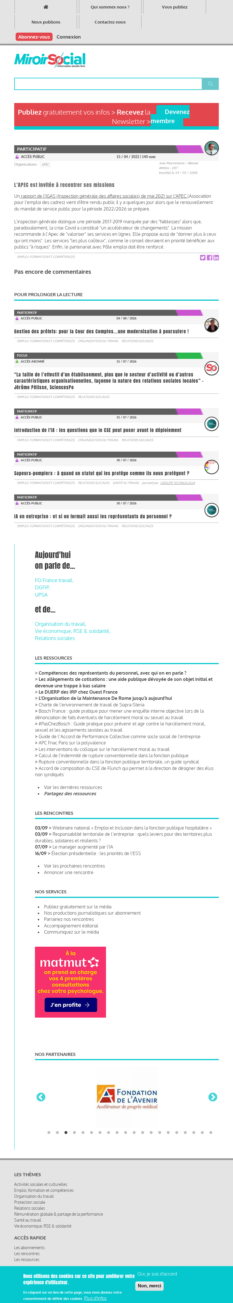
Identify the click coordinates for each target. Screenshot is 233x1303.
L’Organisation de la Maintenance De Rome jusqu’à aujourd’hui (105, 698)
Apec (45, 165)
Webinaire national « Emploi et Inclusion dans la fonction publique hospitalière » (132, 828)
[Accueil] (49, 60)
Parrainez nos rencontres (69, 919)
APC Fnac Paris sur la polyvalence (72, 743)
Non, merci (149, 1285)
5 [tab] (83, 1133)
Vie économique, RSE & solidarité (42, 1226)
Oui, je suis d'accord (157, 1274)
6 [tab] (91, 1133)
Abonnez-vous (34, 37)
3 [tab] (66, 1133)
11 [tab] (134, 1133)
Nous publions (46, 22)
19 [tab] (202, 1133)
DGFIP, (42, 587)
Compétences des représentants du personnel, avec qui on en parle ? (112, 673)
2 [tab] (57, 1133)
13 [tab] (151, 1133)
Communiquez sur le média (71, 932)
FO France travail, (54, 580)
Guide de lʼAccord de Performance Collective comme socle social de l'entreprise (120, 736)
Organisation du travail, (60, 624)
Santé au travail (126, 483)
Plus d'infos (95, 1298)
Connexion (69, 37)
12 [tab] (142, 1133)
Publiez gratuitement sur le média (77, 907)
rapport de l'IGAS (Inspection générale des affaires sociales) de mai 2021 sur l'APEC (104, 196)
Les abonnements (29, 1247)
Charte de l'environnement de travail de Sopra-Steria (91, 705)
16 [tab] (177, 1133)
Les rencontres (26, 1253)
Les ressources (26, 1259)
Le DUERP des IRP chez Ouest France (78, 692)
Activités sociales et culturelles (40, 1184)
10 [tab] (125, 1133)
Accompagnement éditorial (71, 926)
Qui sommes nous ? (110, 7)
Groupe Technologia (177, 483)
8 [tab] (108, 1133)
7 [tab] (100, 1133)
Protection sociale (29, 1202)
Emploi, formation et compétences (46, 257)
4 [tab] (74, 1133)
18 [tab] (194, 1133)
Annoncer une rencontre (68, 872)
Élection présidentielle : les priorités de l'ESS (96, 853)
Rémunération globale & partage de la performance (58, 1214)
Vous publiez (175, 7)
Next (213, 1098)
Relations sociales (137, 341)
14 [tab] (160, 1133)
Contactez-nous (110, 22)
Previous (41, 1098)
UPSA (41, 594)
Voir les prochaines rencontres (74, 866)
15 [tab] (168, 1133)
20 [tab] (211, 1133)
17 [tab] (185, 1133)
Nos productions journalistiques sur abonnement (92, 913)
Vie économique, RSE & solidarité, (72, 631)
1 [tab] (49, 1133)
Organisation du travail (98, 341)
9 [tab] (117, 1133)
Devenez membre (170, 116)
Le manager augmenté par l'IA (83, 847)
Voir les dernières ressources (73, 787)
